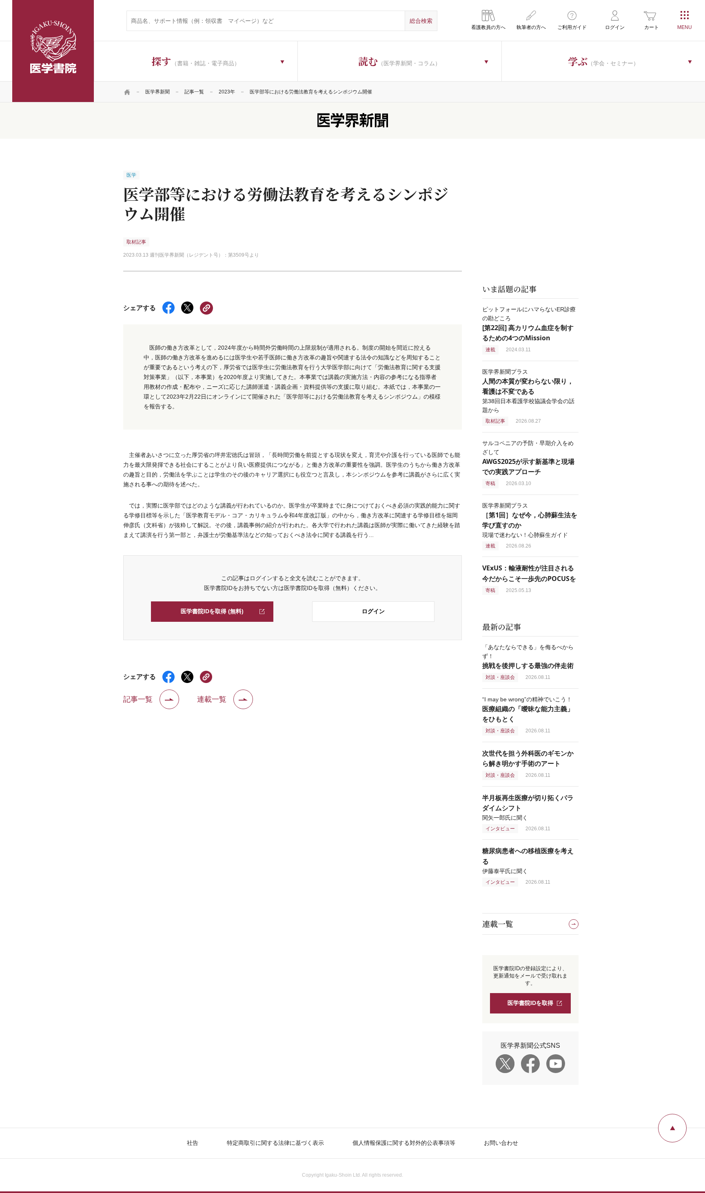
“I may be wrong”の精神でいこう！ (528, 709)
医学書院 (53, 51)
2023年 (227, 92)
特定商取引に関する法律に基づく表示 (275, 1143)
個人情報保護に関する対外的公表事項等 (403, 1143)
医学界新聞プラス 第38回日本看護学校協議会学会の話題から (528, 390)
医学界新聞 (157, 92)
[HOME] (127, 92)
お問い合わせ (501, 1143)
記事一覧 (194, 92)
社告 (192, 1143)
